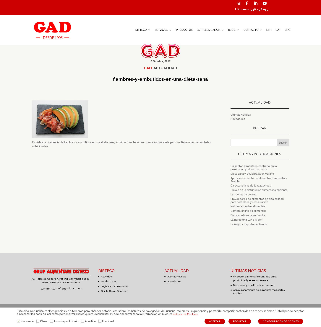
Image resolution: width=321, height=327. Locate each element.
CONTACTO (251, 29)
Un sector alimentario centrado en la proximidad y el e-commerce (254, 168)
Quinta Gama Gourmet (114, 291)
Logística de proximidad (115, 286)
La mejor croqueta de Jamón (249, 224)
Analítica (90, 321)
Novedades (238, 118)
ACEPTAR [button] (214, 321)
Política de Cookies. (185, 314)
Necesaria (27, 321)
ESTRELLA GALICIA (208, 29)
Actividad (106, 276)
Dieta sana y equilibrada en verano (252, 173)
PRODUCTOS (184, 29)
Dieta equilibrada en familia (248, 215)
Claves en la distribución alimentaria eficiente (259, 190)
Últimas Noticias (241, 114)
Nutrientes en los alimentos (248, 206)
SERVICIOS (161, 29)
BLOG (232, 29)
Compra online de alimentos (248, 210)
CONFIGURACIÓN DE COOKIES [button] (281, 321)
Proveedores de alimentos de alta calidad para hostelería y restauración (257, 200)
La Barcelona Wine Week (246, 219)
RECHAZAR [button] (239, 321)
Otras (43, 321)
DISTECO (141, 29)
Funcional (108, 321)
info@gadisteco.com (70, 288)
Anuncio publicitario (66, 321)
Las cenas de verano (244, 194)
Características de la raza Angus (251, 185)
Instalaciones (108, 281)
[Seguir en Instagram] (239, 3)
